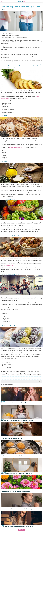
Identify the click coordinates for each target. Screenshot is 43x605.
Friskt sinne (3, 419)
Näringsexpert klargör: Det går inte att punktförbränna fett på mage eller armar (21, 509)
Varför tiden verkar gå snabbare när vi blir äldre (13, 438)
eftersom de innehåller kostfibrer (16, 147)
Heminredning (3, 472)
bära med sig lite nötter (8, 265)
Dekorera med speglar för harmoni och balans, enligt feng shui (17, 473)
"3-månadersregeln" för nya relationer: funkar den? (14, 402)
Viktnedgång (5, 4)
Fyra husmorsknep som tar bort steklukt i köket (13, 455)
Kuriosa (2, 525)
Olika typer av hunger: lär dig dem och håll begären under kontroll (17, 420)
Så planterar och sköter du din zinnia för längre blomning (15, 491)
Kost (1, 4)
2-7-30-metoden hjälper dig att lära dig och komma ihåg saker (17, 526)
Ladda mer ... (21, 529)
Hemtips (2, 454)
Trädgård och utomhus (5, 490)
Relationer (3, 401)
